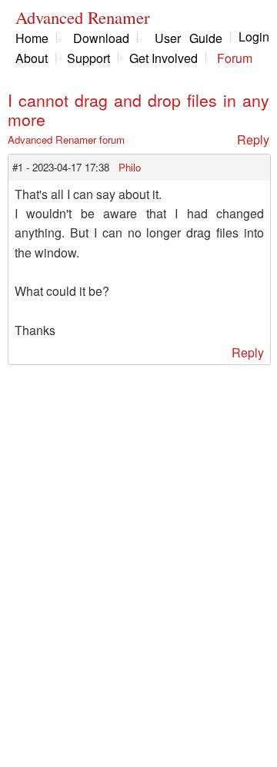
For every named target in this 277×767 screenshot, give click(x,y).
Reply (253, 139)
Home (31, 38)
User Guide (188, 38)
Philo (129, 167)
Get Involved (163, 58)
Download (101, 38)
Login (254, 36)
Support (88, 58)
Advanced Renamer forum (66, 139)
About (31, 58)
